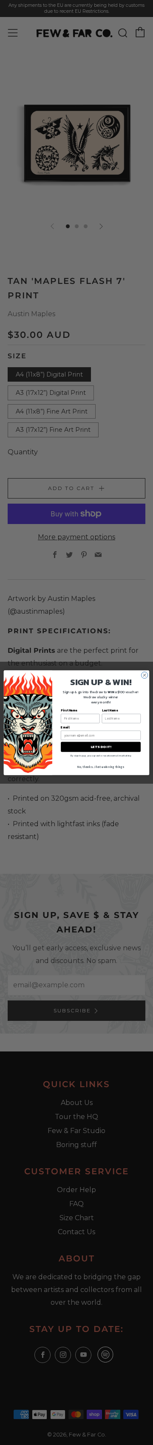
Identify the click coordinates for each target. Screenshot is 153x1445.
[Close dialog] (144, 675)
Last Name (110, 710)
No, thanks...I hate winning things (100, 767)
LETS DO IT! (100, 746)
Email (65, 727)
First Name (69, 710)
